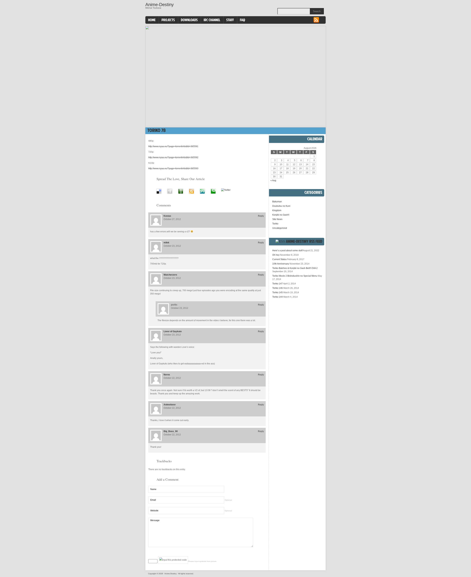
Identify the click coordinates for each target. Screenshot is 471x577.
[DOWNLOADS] (189, 20)
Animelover (170, 404)
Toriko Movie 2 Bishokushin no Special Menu (294, 276)
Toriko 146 (277, 288)
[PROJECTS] (168, 20)
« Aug (273, 180)
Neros (167, 374)
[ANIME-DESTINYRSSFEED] (304, 241)
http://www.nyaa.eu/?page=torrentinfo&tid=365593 (173, 168)
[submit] (256, 553)
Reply (261, 216)
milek (166, 242)
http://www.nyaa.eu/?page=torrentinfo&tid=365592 (173, 157)
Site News (277, 219)
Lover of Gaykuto (173, 331)
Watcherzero (170, 275)
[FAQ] (242, 20)
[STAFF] (230, 20)
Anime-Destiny (159, 4)
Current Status (279, 259)
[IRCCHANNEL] (212, 20)
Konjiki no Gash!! (280, 215)
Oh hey (275, 255)
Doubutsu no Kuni (281, 206)
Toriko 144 (277, 297)
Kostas (167, 216)
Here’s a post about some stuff (287, 250)
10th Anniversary (280, 263)
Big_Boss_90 (171, 431)
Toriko (275, 223)
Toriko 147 (277, 283)
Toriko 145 (277, 292)
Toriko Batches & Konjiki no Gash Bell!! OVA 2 (295, 268)
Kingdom (276, 210)
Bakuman (277, 201)
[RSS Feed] (316, 22)
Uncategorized (279, 228)
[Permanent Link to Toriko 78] (156, 130)
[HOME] (151, 20)
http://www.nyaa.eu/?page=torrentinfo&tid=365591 (173, 146)
